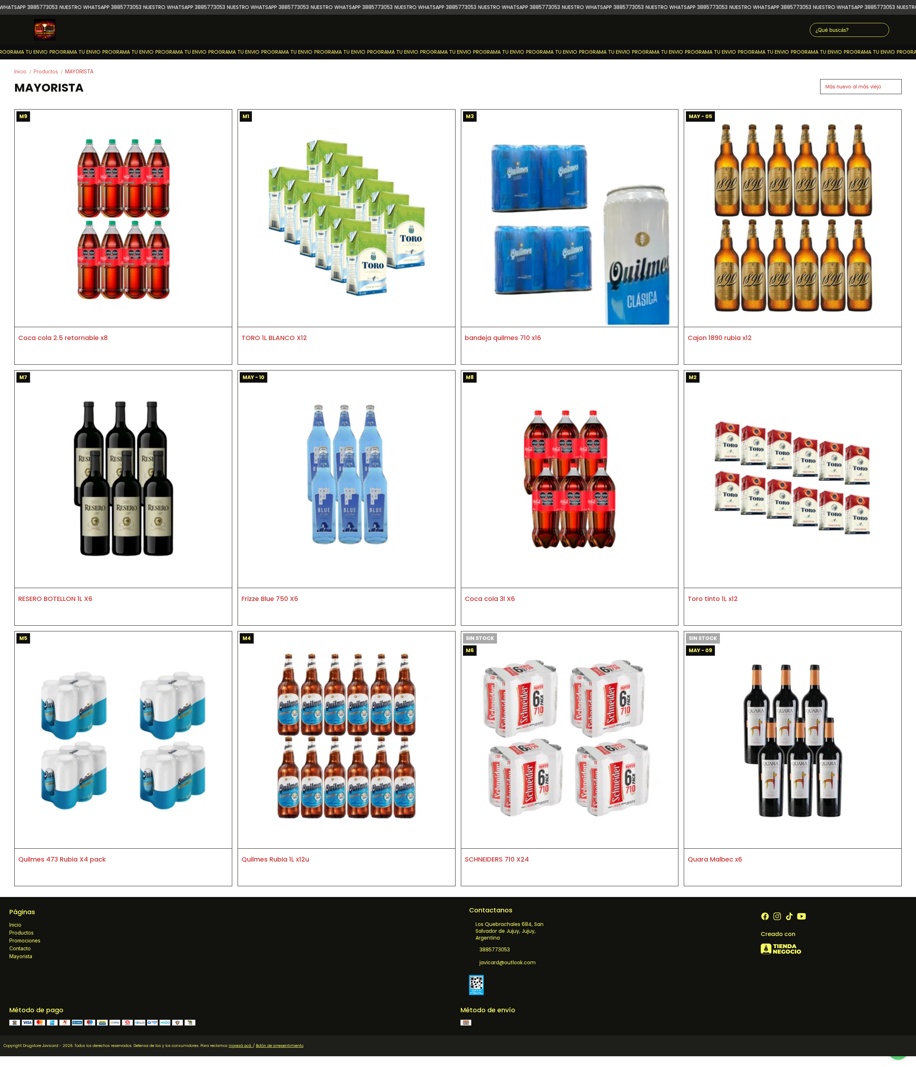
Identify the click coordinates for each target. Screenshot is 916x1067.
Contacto (20, 948)
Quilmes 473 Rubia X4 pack (62, 859)
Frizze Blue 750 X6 (270, 598)
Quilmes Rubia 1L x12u (275, 859)
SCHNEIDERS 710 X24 (497, 859)
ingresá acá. (241, 1045)
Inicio (23, 71)
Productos (49, 71)
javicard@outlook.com (507, 962)
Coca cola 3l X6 (490, 598)
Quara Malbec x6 (715, 859)
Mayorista (20, 956)
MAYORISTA (79, 71)
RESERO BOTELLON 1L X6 (55, 598)
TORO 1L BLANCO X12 (274, 337)
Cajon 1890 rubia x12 (720, 337)
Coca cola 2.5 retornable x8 (63, 337)
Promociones (24, 940)
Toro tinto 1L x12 (713, 598)
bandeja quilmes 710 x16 (503, 337)
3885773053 (494, 949)
